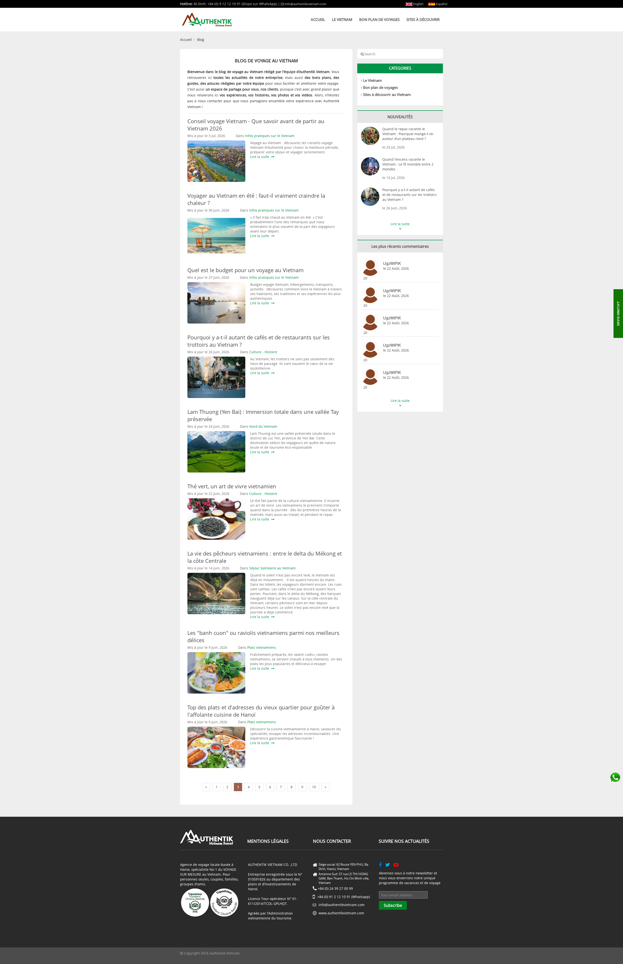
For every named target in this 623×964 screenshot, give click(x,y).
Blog (200, 39)
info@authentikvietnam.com (305, 4)
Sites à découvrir (423, 19)
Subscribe (393, 905)
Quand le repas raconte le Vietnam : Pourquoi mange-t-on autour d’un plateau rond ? (407, 134)
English (417, 4)
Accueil (318, 19)
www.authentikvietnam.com (341, 913)
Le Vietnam (342, 19)
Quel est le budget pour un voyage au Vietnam (246, 270)
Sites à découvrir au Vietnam (387, 94)
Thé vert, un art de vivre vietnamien (231, 486)
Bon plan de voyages (379, 19)
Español (441, 4)
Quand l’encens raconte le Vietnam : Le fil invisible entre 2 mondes (407, 164)
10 (314, 787)
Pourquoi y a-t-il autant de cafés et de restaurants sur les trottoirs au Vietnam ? (409, 194)
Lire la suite (260, 156)
